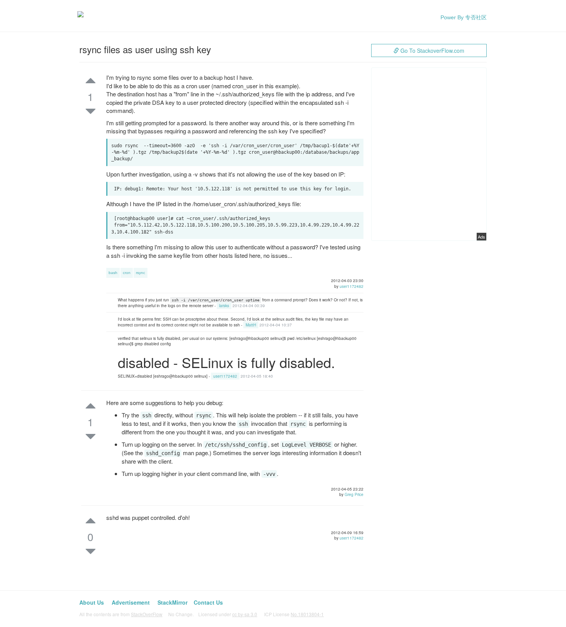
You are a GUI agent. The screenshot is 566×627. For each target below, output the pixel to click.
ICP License (294, 614)
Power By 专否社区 (463, 17)
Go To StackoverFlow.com (431, 50)
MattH (251, 325)
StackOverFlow (146, 614)
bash (113, 273)
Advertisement (131, 602)
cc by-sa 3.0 (244, 614)
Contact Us (208, 602)
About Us (91, 602)
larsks (224, 305)
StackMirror (172, 602)
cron (127, 273)
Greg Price (354, 494)
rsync (140, 273)
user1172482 (351, 286)
